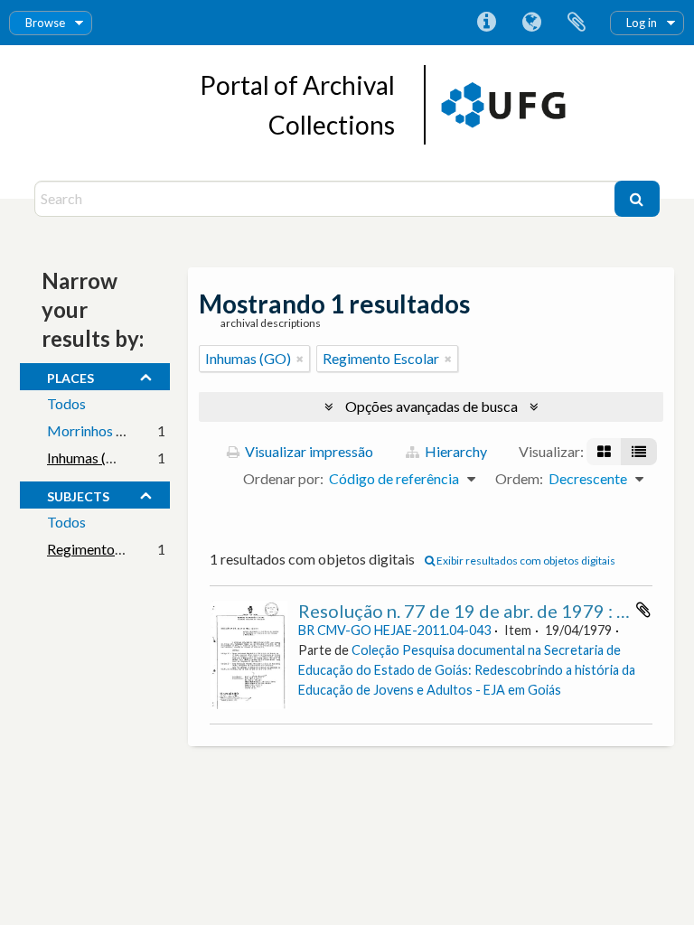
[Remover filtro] (300, 359)
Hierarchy (454, 451)
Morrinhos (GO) (97, 430)
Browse (45, 22)
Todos (66, 403)
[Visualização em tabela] (639, 451)
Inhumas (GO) (90, 457)
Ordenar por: (283, 478)
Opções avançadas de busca (431, 406)
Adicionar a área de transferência (643, 610)
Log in (641, 22)
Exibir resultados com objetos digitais (525, 560)
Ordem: (519, 478)
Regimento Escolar (105, 548)
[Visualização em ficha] (604, 451)
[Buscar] (637, 199)
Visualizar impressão (307, 451)
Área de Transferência (576, 22)
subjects (78, 494)
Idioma (531, 22)
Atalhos (486, 22)
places (70, 376)
